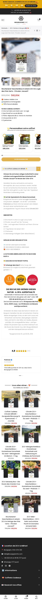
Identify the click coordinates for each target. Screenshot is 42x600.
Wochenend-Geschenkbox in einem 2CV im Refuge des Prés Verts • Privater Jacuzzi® (11, 521)
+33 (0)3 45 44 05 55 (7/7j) (22, 10)
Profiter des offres (31, 6)
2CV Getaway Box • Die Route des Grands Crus (11, 482)
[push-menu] (2, 20)
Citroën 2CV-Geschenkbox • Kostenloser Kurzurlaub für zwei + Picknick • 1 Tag (31, 416)
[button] (37, 140)
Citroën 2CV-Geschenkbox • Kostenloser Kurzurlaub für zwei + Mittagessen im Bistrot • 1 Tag (11, 451)
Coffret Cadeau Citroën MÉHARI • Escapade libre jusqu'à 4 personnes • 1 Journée (11, 416)
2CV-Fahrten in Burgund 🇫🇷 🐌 (19, 28)
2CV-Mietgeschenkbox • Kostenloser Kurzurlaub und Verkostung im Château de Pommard (31, 451)
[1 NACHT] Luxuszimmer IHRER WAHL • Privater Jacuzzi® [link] (8, 146)
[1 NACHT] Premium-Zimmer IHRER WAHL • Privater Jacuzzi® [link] (24, 146)
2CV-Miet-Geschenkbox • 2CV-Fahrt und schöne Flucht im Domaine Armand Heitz (31, 521)
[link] (9, 139)
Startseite (4, 28)
